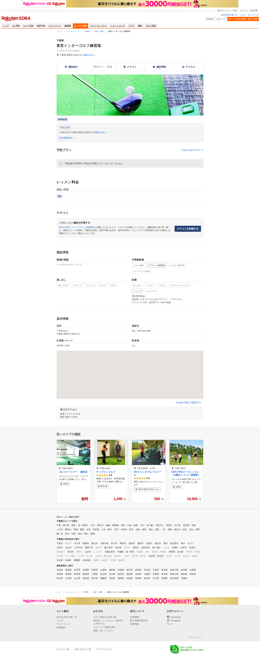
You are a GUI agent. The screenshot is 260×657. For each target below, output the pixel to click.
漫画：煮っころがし (103, 630)
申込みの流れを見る (190, 150)
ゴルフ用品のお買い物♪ (105, 617)
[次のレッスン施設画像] (203, 471)
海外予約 (41, 26)
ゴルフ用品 (150, 26)
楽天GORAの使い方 (229, 15)
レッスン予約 (80, 26)
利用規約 (61, 627)
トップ (6, 26)
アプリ (131, 26)
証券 (235, 10)
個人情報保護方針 (139, 620)
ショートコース (117, 26)
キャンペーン (55, 26)
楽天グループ (222, 10)
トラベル (243, 10)
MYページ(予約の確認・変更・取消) (243, 19)
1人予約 (16, 26)
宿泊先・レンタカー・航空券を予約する (108, 622)
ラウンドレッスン (98, 26)
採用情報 (134, 624)
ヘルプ (242, 15)
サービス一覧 (63, 649)
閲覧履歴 (209, 19)
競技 (140, 26)
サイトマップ (253, 15)
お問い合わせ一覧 (82, 649)
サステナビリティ (104, 649)
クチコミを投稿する (188, 228)
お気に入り (220, 19)
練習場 (68, 26)
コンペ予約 (28, 26)
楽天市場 (253, 10)
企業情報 (134, 617)
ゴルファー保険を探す (104, 627)
